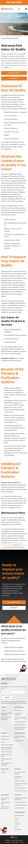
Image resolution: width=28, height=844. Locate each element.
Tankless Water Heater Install (6, 755)
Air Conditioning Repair (20, 722)
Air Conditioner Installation (18, 714)
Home (2, 36)
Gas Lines (3, 742)
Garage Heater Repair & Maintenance (6, 714)
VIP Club (3, 772)
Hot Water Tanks (5, 736)
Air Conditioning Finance (20, 724)
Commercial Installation (20, 802)
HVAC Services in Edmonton (5, 798)
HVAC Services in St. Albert (6, 803)
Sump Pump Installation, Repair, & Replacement (7, 748)
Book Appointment (14, 73)
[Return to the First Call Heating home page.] (7, 9)
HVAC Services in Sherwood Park (13, 36)
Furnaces (3, 710)
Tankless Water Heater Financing (20, 773)
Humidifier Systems (19, 740)
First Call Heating (11, 840)
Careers (16, 818)
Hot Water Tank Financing (21, 790)
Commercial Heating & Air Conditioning (21, 798)
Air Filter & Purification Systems (20, 737)
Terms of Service (15, 842)
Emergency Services (19, 815)
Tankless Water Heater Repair (6, 760)
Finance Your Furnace (20, 781)
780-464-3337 (14, 2)
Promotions (17, 824)
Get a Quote (14, 78)
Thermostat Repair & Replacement (6, 718)
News (16, 826)
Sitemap (21, 842)
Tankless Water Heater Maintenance (6, 764)
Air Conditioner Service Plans (20, 718)
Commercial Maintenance (20, 805)
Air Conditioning (18, 710)
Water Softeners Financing (18, 777)
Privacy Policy (7, 842)
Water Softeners (5, 739)
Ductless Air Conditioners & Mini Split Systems (20, 728)
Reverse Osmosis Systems (7, 744)
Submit (7, 697)
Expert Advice (18, 829)
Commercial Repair (19, 808)
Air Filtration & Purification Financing (21, 784)
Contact (16, 821)
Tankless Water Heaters (6, 751)
